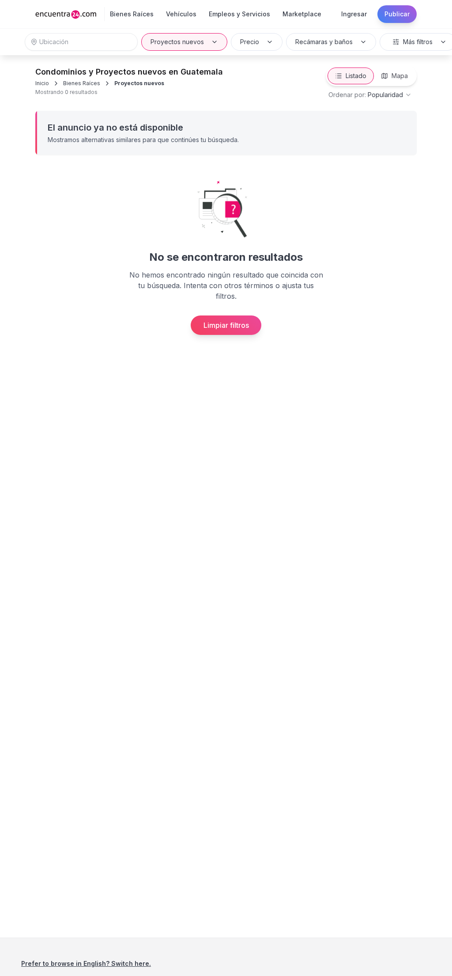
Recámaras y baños (324, 41)
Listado (356, 75)
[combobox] (370, 95)
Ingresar (354, 14)
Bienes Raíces (81, 83)
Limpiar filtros (226, 325)
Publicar (397, 14)
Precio (249, 41)
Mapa (400, 75)
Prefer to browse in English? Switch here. (86, 963)
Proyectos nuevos (177, 41)
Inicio (42, 83)
